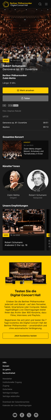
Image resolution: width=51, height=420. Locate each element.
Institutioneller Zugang (12, 382)
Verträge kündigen (10, 393)
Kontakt (6, 366)
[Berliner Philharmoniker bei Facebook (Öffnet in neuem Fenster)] (22, 415)
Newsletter (7, 379)
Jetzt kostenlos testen (25, 335)
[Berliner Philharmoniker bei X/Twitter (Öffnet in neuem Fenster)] (29, 415)
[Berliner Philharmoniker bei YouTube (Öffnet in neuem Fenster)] (15, 415)
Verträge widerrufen (11, 396)
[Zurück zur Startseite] (17, 4)
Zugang (6, 386)
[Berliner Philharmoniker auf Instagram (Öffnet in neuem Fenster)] (36, 415)
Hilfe (4, 362)
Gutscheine (7, 389)
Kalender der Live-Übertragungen (17, 405)
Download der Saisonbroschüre (16, 402)
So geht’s (7, 369)
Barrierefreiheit (9, 373)
